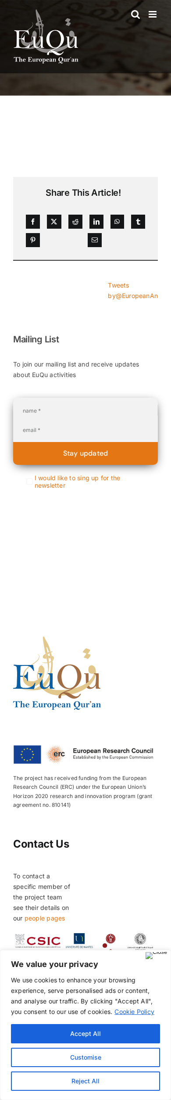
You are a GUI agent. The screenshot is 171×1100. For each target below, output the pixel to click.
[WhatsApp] (117, 221)
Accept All (85, 1033)
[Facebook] (33, 221)
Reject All (85, 1081)
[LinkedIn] (96, 221)
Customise (85, 1057)
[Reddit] (75, 221)
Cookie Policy (134, 1011)
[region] (85, 1025)
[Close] (156, 955)
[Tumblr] (138, 221)
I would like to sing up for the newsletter (78, 481)
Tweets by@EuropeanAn (133, 290)
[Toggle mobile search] (135, 14)
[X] (54, 221)
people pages (45, 918)
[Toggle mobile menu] (153, 14)
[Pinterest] (33, 240)
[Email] (95, 240)
